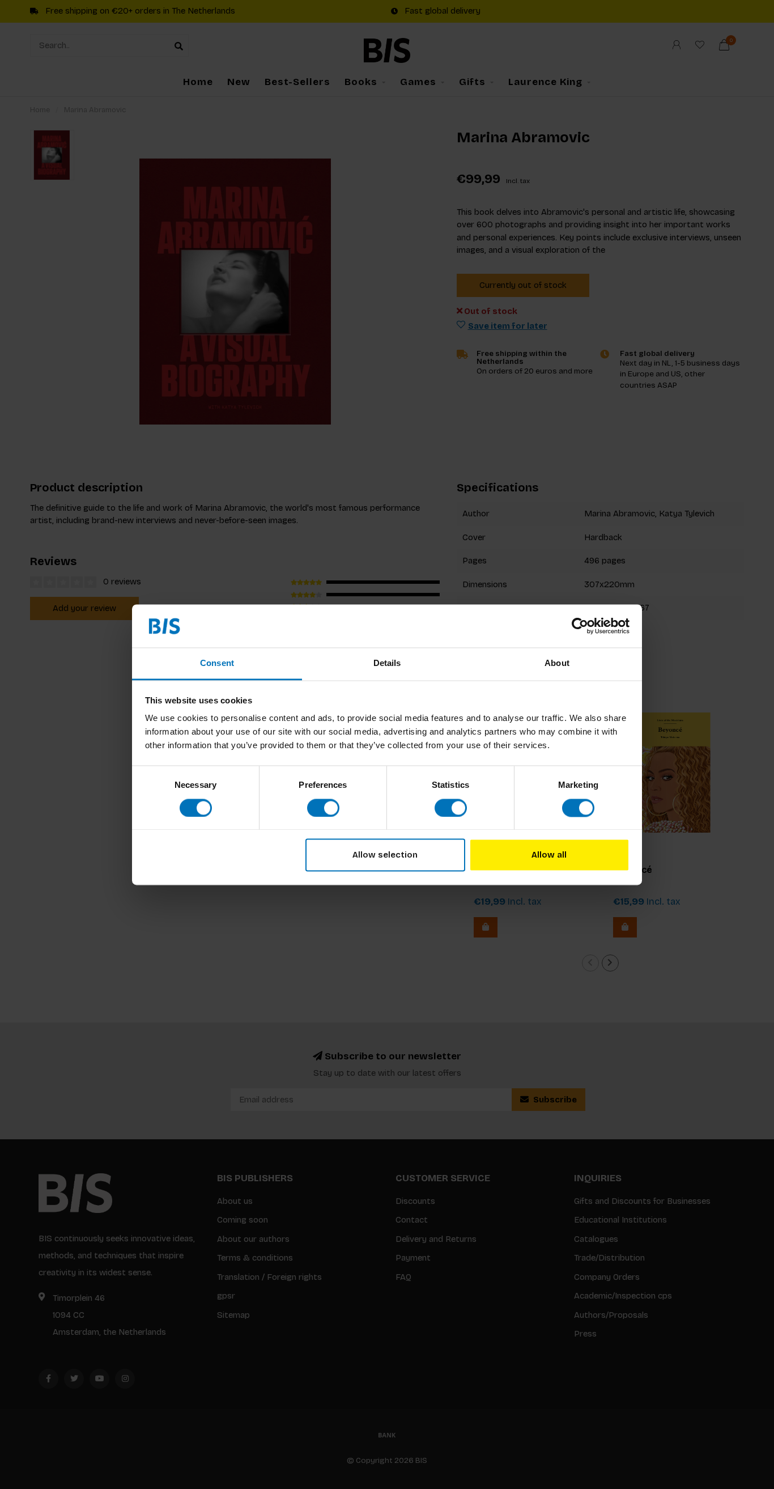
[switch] (323, 808)
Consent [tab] (217, 663)
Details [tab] (387, 663)
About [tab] (557, 663)
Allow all (549, 855)
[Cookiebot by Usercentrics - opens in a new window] (580, 625)
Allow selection (385, 855)
